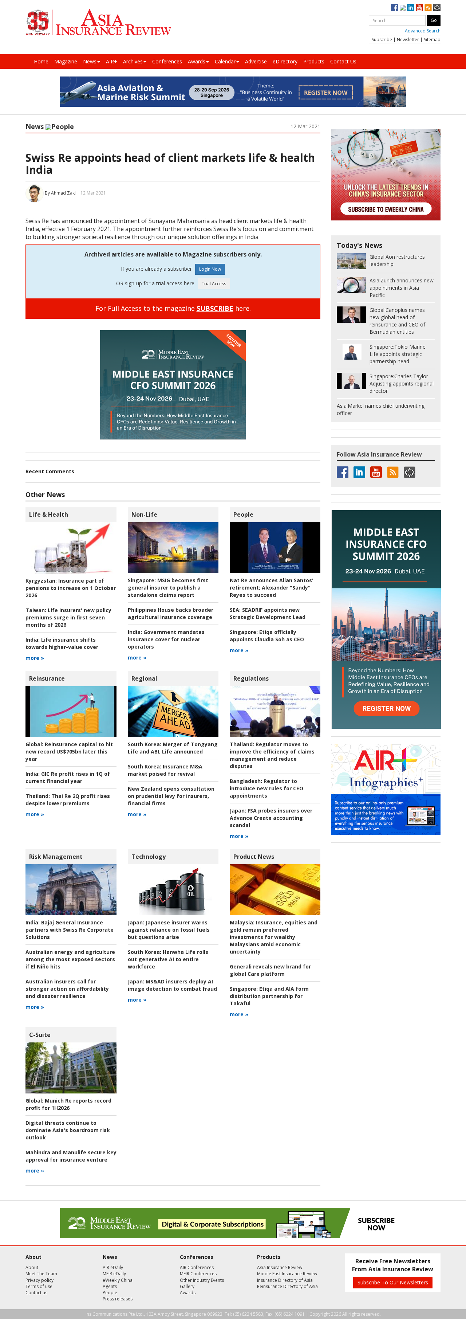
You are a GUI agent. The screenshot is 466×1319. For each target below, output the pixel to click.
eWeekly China (118, 1280)
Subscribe (382, 39)
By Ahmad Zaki (60, 193)
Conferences (167, 61)
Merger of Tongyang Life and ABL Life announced (173, 748)
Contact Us (343, 61)
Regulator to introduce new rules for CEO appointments (266, 788)
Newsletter (408, 39)
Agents (110, 1286)
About (31, 1267)
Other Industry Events (202, 1280)
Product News (253, 857)
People (62, 126)
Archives (133, 61)
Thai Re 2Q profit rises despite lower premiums (67, 799)
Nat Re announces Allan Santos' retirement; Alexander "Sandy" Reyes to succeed (271, 587)
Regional (144, 678)
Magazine (65, 61)
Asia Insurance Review (279, 1267)
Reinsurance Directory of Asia (287, 1286)
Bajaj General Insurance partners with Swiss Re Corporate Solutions (69, 929)
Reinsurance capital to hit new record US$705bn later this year (69, 751)
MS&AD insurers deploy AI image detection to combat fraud (172, 985)
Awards (196, 61)
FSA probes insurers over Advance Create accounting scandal (271, 818)
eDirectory (285, 61)
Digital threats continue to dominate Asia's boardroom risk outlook (67, 1130)
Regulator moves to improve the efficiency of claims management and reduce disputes (272, 755)
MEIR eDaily (114, 1274)
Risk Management (56, 857)
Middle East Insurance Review (287, 1274)
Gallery (187, 1286)
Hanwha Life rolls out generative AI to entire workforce (168, 959)
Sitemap (432, 39)
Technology (148, 857)
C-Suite (40, 1035)
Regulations (251, 678)
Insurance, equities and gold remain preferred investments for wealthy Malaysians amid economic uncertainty (273, 937)
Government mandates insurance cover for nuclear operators (166, 639)
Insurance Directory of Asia (285, 1280)
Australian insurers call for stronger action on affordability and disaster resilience (67, 988)
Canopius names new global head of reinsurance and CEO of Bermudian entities (397, 320)
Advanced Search (423, 31)
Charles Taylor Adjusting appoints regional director (402, 383)
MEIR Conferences (198, 1274)
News (89, 61)
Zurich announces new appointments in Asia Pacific (402, 287)
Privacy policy (39, 1280)
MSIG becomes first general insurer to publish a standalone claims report (168, 587)
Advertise (256, 61)
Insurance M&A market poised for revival (165, 770)
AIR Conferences (197, 1267)
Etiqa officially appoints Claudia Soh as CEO (267, 636)
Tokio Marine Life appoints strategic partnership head (398, 354)
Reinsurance (47, 678)
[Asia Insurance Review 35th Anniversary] (98, 22)
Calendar (225, 61)
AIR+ (111, 61)
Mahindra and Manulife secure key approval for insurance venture (70, 1156)
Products (313, 61)
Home (41, 61)
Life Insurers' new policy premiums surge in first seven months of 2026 (68, 617)
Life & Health (48, 514)
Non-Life (144, 514)
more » (34, 657)
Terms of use (38, 1286)
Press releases (118, 1299)
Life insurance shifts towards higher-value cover (61, 643)
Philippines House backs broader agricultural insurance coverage (170, 613)
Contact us (36, 1292)
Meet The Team (41, 1274)
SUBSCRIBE (215, 308)
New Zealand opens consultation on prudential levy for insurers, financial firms (171, 796)
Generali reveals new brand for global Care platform (270, 970)
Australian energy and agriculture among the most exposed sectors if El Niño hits (70, 959)
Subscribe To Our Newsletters (393, 1282)
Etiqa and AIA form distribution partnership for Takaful (269, 996)
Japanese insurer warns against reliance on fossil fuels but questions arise (169, 929)
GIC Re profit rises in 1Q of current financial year (67, 777)
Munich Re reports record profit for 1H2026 (68, 1104)
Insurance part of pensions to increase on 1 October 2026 (70, 588)
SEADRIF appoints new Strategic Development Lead (267, 613)
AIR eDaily (113, 1267)
